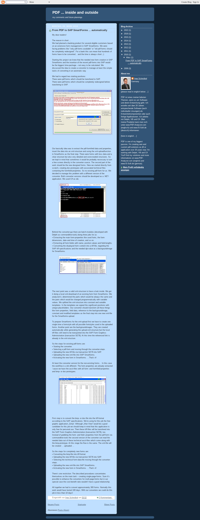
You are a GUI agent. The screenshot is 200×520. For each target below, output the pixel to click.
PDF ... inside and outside (75, 12)
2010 (126, 55)
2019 (126, 34)
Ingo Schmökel (140, 79)
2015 (126, 37)
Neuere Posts (53, 505)
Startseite (82, 505)
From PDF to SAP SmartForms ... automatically (79, 30)
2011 (126, 51)
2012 (126, 48)
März (128, 58)
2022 (126, 30)
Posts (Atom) (63, 510)
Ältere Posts (109, 505)
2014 (126, 41)
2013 (126, 44)
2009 (126, 69)
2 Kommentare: (106, 498)
